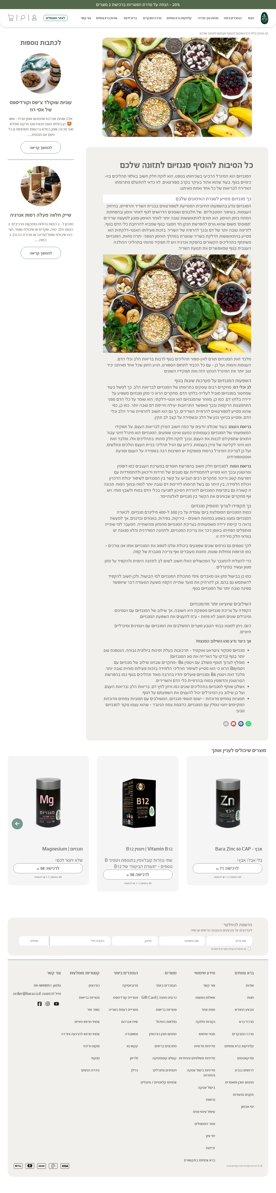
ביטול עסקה (206, 1087)
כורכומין (94, 985)
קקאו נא (132, 1046)
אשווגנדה (131, 1034)
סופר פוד (93, 1009)
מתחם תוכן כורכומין (163, 1034)
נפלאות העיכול (166, 1021)
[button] (248, 723)
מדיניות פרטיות (204, 1046)
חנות (251, 18)
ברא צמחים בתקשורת (199, 1160)
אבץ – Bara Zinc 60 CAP (238, 849)
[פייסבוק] (40, 1004)
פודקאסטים (245, 1058)
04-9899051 (43, 985)
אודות (250, 985)
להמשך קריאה (41, 147)
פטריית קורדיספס (125, 997)
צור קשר (86, 18)
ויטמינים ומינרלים (165, 1070)
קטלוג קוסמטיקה (164, 1058)
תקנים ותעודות (243, 1094)
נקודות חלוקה (205, 1021)
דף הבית (263, 33)
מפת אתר (208, 1009)
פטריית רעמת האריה (123, 1009)
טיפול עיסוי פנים (204, 1111)
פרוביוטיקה (130, 985)
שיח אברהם (129, 1021)
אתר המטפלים (205, 1124)
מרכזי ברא (246, 1021)
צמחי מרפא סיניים (87, 1021)
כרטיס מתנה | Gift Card (159, 997)
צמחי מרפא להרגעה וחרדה (80, 1034)
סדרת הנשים (90, 1070)
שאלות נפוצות (205, 997)
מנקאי (95, 1058)
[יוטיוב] (56, 1004)
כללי (253, 33)
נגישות (210, 1099)
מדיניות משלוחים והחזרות (197, 1058)
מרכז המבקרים (152, 18)
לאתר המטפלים (55, 18)
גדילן (134, 1070)
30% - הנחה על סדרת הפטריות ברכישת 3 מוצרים (138, 4)
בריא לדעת (130, 18)
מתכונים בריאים (166, 1046)
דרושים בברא (244, 1070)
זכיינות (210, 1148)
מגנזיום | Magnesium (62, 849)
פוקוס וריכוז (91, 1046)
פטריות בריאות (166, 1009)
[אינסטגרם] (48, 1004)
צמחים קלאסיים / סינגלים (159, 1082)
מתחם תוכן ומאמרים (239, 1082)
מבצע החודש (244, 1009)
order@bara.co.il (27, 993)
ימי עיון (210, 1136)
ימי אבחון (247, 1106)
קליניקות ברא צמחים (179, 18)
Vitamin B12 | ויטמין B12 (149, 849)
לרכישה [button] (227, 868)
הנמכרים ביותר (232, 18)
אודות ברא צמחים (106, 18)
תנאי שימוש (207, 1034)
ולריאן (134, 1058)
